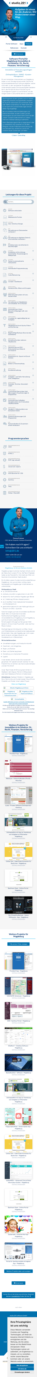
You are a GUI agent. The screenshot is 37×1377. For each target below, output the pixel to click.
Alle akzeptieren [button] (22, 1365)
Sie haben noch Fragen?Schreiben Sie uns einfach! (19, 547)
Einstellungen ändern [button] (22, 1372)
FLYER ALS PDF (18, 38)
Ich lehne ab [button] (22, 1369)
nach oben (18, 1307)
